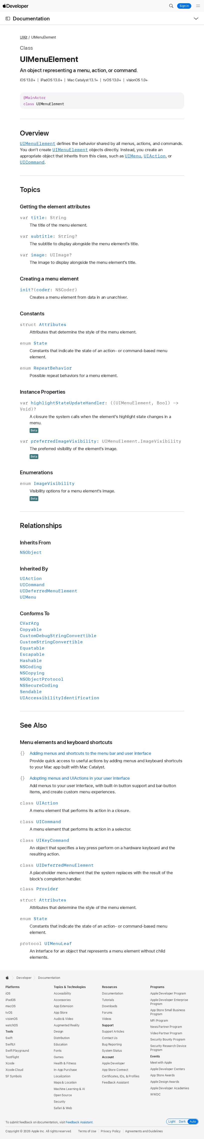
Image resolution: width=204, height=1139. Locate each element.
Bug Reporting (111, 1044)
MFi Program (159, 1020)
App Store (60, 1012)
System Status (112, 1050)
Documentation (31, 18)
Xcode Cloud (14, 1070)
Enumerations (36, 472)
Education (60, 1044)
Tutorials (108, 1000)
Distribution (62, 1038)
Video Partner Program (166, 1033)
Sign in (184, 6)
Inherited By (34, 569)
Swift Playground (17, 1050)
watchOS (11, 1025)
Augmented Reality (67, 1025)
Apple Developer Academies (169, 1088)
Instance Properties (42, 392)
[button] (171, 6)
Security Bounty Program (167, 1039)
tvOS (8, 1012)
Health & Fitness (65, 1063)
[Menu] (198, 6)
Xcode (9, 1063)
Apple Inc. (38, 1131)
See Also (33, 725)
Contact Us (109, 1038)
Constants (32, 313)
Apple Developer (113, 1063)
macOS (10, 1006)
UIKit (23, 37)
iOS (7, 993)
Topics (30, 189)
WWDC (155, 1094)
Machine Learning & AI (69, 1089)
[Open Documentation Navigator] (7, 18)
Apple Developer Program (168, 993)
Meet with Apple (161, 1062)
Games (58, 1057)
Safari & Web (63, 1108)
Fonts (57, 1050)
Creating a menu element (49, 279)
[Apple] (8, 977)
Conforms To (35, 613)
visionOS (11, 1019)
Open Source (63, 1095)
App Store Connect (115, 1070)
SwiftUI (10, 1044)
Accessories (62, 1000)
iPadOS (10, 1000)
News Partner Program (166, 1027)
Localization (62, 1076)
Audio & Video (63, 1019)
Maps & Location (65, 1082)
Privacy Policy (111, 1131)
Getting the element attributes (55, 206)
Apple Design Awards (164, 1082)
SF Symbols (13, 1076)
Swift (8, 1038)
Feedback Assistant (115, 1082)
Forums (107, 1012)
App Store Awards (162, 1075)
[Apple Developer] (15, 6)
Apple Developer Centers (167, 1069)
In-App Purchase (65, 1070)
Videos (106, 1019)
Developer (24, 978)
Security (59, 1101)
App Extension (63, 1006)
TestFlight (12, 1057)
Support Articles (113, 1031)
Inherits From (35, 542)
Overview (34, 133)
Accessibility (62, 993)
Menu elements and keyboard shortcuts (66, 742)
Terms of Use (87, 1131)
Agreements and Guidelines (144, 1131)
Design (58, 1031)
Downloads (109, 1006)
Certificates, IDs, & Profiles (120, 1076)
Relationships (41, 525)
